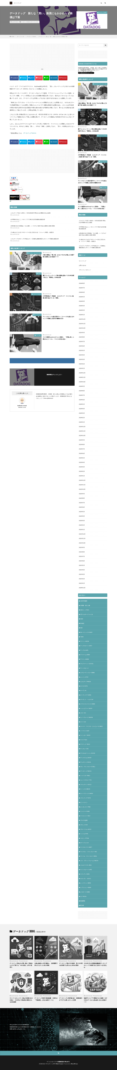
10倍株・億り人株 (85, 605)
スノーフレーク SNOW (86, 717)
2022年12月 (82, 480)
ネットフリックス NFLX (86, 793)
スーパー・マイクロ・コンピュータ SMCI (91, 726)
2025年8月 (82, 337)
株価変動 (82, 901)
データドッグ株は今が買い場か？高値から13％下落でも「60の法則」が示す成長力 (21, 965)
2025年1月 (82, 368)
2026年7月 (82, 287)
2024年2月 (82, 417)
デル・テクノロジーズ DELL (87, 766)
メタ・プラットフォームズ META (89, 860)
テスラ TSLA (38, 335)
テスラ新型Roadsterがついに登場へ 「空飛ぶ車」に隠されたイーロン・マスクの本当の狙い (58, 338)
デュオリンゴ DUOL (85, 762)
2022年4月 (82, 516)
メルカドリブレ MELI (86, 865)
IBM (81, 628)
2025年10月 (82, 328)
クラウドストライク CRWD (87, 704)
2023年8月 (82, 444)
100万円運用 (83, 601)
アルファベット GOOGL (86, 663)
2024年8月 (82, 390)
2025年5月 (82, 350)
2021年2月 (82, 578)
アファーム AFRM (85, 654)
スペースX (83, 722)
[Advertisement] (42, 56)
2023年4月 (82, 462)
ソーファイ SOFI (84, 730)
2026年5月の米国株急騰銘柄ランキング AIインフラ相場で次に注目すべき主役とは (95, 965)
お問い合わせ (82, 265)
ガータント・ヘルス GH (86, 699)
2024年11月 (82, 377)
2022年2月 (82, 525)
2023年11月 (82, 431)
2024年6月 (82, 399)
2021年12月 (82, 534)
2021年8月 (82, 552)
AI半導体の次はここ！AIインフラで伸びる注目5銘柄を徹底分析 (28, 219)
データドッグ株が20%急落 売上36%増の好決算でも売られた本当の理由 (70, 964)
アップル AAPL (84, 650)
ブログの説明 (83, 820)
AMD (81, 619)
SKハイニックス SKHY (86, 632)
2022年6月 (82, 507)
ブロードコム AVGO (85, 829)
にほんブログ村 (14, 180)
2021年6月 (82, 561)
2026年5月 (82, 296)
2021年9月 (82, 547)
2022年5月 (82, 511)
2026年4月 (82, 301)
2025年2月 (82, 364)
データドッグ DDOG (25, 22)
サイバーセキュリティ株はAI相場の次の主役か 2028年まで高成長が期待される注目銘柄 (21, 1000)
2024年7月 (82, 395)
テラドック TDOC (85, 744)
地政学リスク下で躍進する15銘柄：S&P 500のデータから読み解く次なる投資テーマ (95, 1000)
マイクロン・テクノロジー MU (35, 253)
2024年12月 (82, 373)
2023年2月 (82, 471)
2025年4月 (82, 355)
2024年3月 (82, 413)
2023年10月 (82, 435)
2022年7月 (82, 502)
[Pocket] (39, 78)
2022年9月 (82, 493)
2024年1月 (82, 422)
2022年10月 (82, 489)
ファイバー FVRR (85, 811)
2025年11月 (82, 323)
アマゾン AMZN (84, 659)
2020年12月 (82, 587)
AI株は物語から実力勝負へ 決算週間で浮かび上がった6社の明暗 (46, 964)
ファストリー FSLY (85, 816)
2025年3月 (82, 359)
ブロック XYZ (84, 825)
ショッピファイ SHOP (86, 708)
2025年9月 (82, 332)
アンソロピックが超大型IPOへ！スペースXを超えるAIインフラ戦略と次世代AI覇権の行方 (58, 317)
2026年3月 (82, 305)
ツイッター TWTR (85, 735)
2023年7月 (82, 449)
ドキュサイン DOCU (85, 784)
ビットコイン (83, 802)
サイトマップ (17, 3)
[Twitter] (23, 78)
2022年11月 (82, 484)
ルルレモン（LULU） (86, 878)
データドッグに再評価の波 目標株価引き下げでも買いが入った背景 (70, 999)
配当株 (82, 905)
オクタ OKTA (84, 686)
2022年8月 (82, 498)
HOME (12, 36)
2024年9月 (82, 386)
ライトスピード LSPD (86, 869)
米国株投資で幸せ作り (63, 1061)
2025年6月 (82, 346)
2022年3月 (82, 520)
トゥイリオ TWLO (85, 775)
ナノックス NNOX (85, 789)
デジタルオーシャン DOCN (87, 753)
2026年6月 (82, 292)
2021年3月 (82, 574)
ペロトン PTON (84, 838)
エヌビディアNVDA (37, 294)
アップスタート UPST (86, 645)
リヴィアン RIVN (84, 874)
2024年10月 (82, 381)
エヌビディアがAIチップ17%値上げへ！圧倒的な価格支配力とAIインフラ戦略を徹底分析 (35, 238)
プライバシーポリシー (85, 270)
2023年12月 (82, 426)
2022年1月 (82, 529)
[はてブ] (31, 78)
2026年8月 (82, 283)
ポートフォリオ (34, 22)
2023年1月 (82, 476)
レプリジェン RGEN (85, 887)
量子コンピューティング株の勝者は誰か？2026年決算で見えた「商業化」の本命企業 (58, 276)
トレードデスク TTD (85, 780)
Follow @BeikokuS (48, 398)
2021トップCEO (84, 610)
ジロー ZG (83, 713)
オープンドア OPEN (85, 695)
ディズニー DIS (84, 748)
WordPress (74, 1063)
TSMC (82, 636)
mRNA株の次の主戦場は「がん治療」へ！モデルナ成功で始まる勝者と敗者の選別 (33, 226)
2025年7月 (82, 341)
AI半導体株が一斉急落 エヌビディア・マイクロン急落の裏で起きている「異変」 (58, 297)
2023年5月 (82, 458)
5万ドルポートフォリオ (86, 614)
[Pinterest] (62, 78)
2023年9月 (82, 440)
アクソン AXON (84, 641)
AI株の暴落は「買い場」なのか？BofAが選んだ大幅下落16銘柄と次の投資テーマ (58, 256)
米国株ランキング (14, 185)
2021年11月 (82, 538)
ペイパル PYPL (84, 833)
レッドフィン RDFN (85, 883)
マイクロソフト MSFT (86, 847)
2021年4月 (82, 570)
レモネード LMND (85, 892)
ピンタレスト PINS (85, 807)
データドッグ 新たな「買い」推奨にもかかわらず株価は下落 (53, 36)
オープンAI (83, 690)
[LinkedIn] (54, 78)
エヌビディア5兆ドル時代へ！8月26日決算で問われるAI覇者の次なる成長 (31, 213)
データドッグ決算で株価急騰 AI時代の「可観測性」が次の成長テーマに (46, 999)
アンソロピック (38, 314)
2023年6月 (82, 453)
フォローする (54, 377)
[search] (105, 45)
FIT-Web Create (58, 1063)
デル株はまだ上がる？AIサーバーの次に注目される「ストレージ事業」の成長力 (32, 232)
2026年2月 (82, 310)
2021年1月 (82, 583)
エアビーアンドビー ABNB (87, 672)
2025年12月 (82, 319)
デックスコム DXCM (85, 757)
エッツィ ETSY (84, 677)
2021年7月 (82, 556)
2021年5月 (82, 565)
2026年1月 (82, 314)
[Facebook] (14, 78)
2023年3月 (82, 467)
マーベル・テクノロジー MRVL (88, 856)
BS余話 (39, 273)
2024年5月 (82, 404)
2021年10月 (82, 543)
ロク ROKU (83, 896)
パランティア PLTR (85, 798)
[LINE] (46, 78)
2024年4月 (82, 408)
